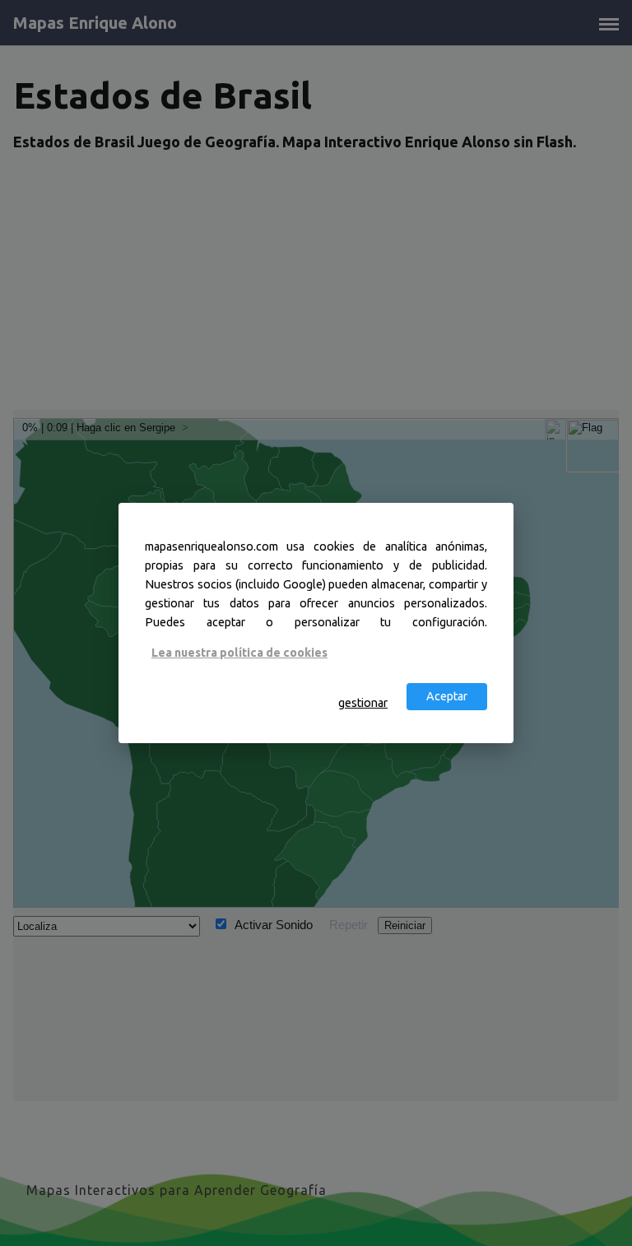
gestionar (363, 702)
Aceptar (446, 696)
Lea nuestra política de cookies (239, 652)
